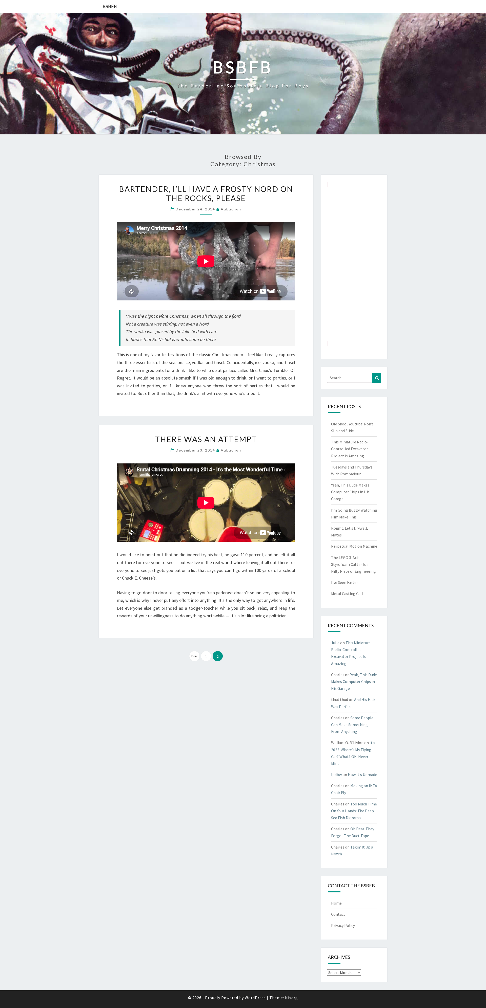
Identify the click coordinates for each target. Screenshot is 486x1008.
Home (336, 903)
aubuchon (231, 209)
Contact (338, 914)
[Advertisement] (354, 264)
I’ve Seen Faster (344, 582)
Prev (194, 656)
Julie (335, 642)
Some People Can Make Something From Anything (352, 724)
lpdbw (336, 774)
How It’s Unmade (362, 774)
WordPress (255, 997)
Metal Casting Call (347, 593)
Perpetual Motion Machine (354, 546)
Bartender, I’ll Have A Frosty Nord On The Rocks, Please (206, 193)
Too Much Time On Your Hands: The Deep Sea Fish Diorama (354, 810)
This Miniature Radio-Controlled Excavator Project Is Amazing (349, 448)
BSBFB (110, 6)
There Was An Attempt (206, 439)
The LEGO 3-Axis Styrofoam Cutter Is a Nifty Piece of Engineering (353, 564)
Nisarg (291, 997)
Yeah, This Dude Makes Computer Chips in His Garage (350, 491)
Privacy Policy (343, 925)
